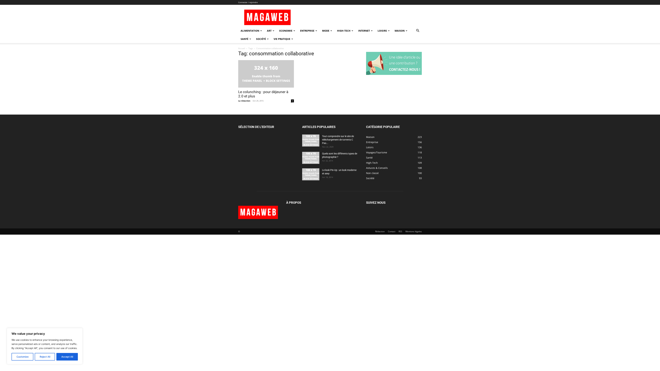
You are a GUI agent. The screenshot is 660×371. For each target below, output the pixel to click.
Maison (400, 30)
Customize (22, 356)
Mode (325, 30)
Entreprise (307, 30)
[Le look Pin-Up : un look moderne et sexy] (310, 174)
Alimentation (250, 30)
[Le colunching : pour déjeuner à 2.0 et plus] (266, 74)
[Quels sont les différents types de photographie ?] (310, 158)
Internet (364, 30)
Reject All (45, 356)
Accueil (241, 48)
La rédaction (244, 100)
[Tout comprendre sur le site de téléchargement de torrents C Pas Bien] (310, 140)
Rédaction (380, 231)
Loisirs (382, 30)
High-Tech (343, 30)
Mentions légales (413, 231)
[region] (44, 346)
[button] (418, 31)
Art (269, 30)
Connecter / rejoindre (248, 2)
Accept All (67, 356)
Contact (391, 231)
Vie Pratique (282, 39)
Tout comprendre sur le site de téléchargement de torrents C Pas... (338, 139)
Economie (285, 30)
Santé (244, 39)
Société (261, 39)
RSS (400, 231)
